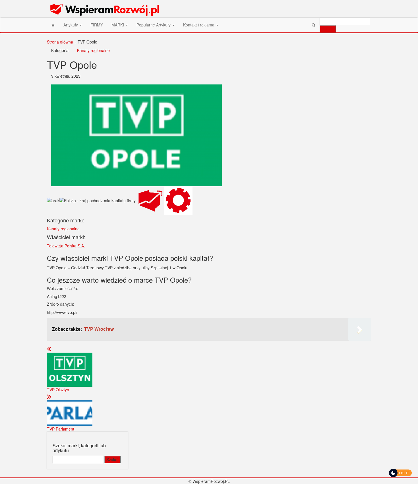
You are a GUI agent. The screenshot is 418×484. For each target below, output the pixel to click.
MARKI (118, 25)
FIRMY (96, 25)
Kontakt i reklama (199, 25)
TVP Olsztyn (58, 389)
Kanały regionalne (93, 50)
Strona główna (60, 42)
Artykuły (71, 25)
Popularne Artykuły (154, 25)
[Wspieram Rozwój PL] (53, 25)
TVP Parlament (60, 429)
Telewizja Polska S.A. (66, 246)
